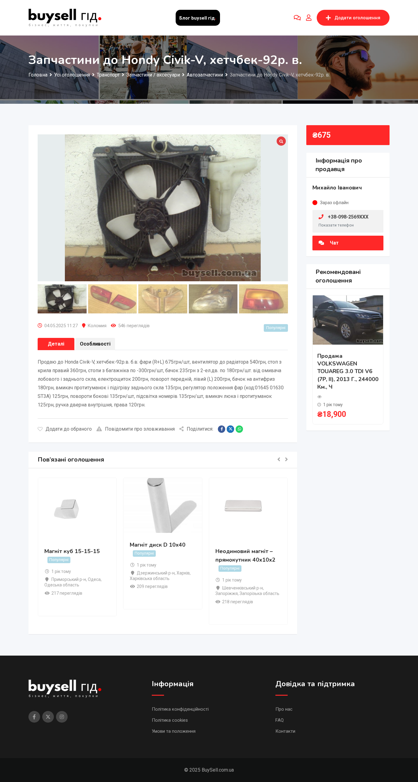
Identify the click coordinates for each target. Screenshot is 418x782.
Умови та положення (174, 731)
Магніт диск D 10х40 (157, 544)
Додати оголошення (357, 18)
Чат (334, 243)
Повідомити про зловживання (140, 429)
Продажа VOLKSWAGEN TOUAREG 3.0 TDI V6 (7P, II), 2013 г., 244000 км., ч (348, 371)
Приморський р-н (68, 579)
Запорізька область (259, 593)
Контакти (285, 731)
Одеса (94, 579)
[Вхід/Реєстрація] (309, 18)
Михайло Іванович (337, 187)
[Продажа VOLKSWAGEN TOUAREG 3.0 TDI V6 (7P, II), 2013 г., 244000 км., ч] (348, 320)
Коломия (97, 325)
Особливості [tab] (95, 344)
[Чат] (297, 18)
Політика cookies (170, 720)
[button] (278, 459)
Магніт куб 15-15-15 (72, 551)
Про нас (284, 709)
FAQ (279, 720)
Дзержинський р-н (156, 573)
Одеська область (61, 584)
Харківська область (150, 578)
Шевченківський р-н (242, 588)
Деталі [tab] (56, 344)
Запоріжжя (226, 593)
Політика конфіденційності (180, 709)
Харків (183, 573)
